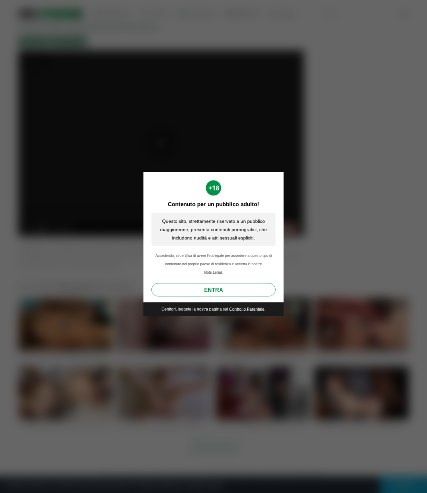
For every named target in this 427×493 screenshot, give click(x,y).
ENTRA (213, 290)
